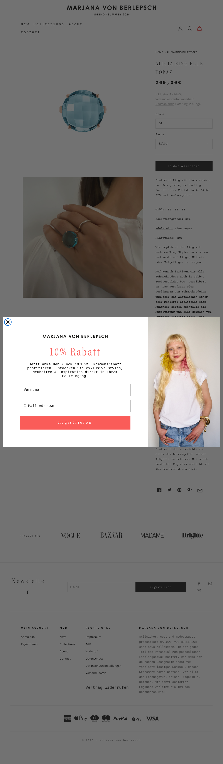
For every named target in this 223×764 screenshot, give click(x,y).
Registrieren (75, 422)
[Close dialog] (7, 322)
